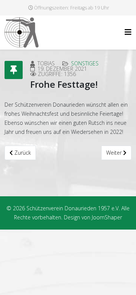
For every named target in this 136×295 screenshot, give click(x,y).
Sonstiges (85, 63)
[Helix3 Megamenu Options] (128, 32)
